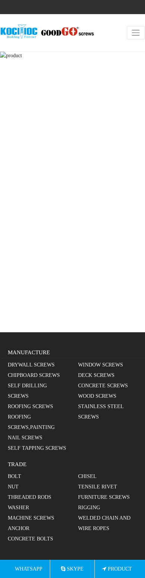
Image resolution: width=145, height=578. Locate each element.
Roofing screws (30, 406)
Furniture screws (104, 497)
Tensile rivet (97, 487)
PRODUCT (119, 569)
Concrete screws (103, 385)
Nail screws (25, 437)
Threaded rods (29, 497)
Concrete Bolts (30, 539)
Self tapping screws (37, 448)
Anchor (18, 528)
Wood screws (97, 396)
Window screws (100, 365)
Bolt (14, 476)
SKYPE (74, 569)
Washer (18, 507)
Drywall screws (31, 365)
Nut (13, 487)
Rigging (89, 507)
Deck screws (96, 375)
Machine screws (31, 518)
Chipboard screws (34, 375)
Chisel (87, 476)
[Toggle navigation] (136, 32)
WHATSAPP (27, 569)
